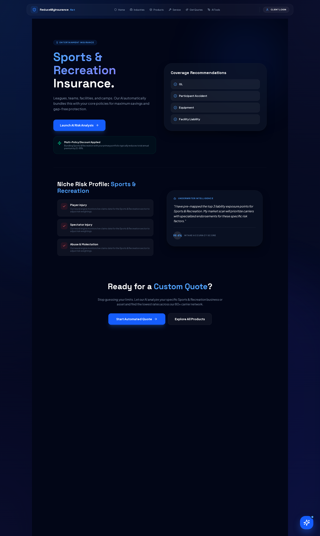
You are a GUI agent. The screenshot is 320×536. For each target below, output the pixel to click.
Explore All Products (190, 319)
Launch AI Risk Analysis (77, 125)
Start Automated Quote (134, 319)
